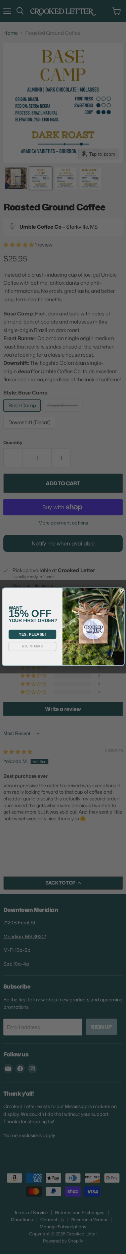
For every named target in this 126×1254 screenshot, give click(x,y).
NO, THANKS (32, 646)
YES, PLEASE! (32, 634)
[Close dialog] (121, 590)
